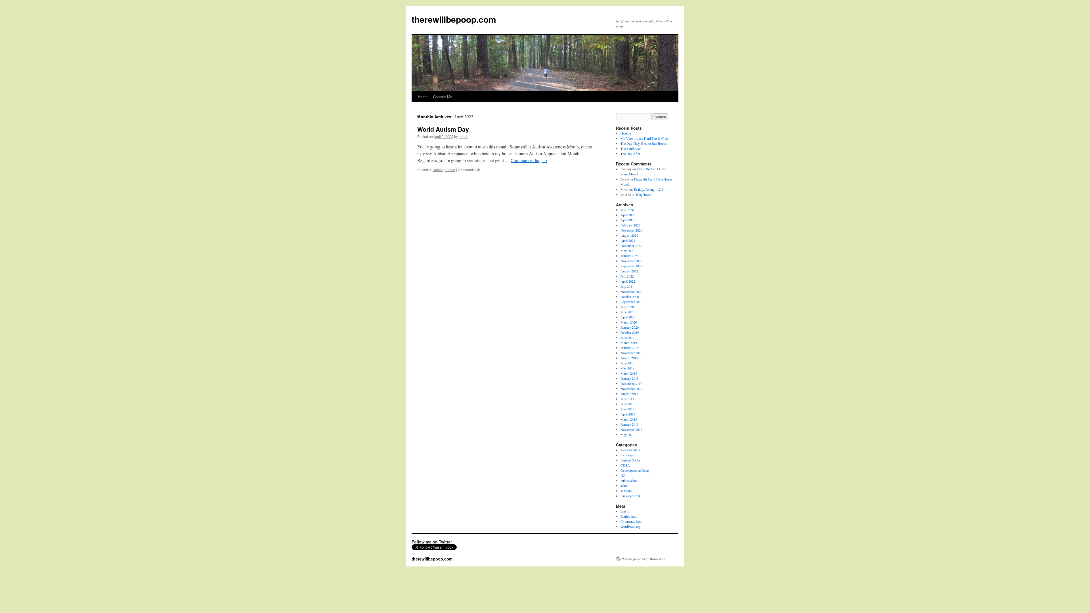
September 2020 (631, 301)
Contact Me (442, 96)
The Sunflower (631, 148)
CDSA (625, 465)
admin (463, 136)
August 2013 (629, 393)
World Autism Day (443, 129)
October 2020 (630, 296)
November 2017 (631, 388)
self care (626, 490)
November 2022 (631, 261)
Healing (626, 133)
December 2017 (631, 383)
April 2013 (628, 414)
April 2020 (628, 317)
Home (422, 96)
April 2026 (628, 215)
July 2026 (627, 209)
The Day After (630, 153)
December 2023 (631, 245)
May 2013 (627, 409)
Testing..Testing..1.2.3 (648, 189)
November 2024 (631, 230)
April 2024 (628, 240)
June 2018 (627, 363)
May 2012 (627, 434)
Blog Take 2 (644, 194)
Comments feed (631, 521)
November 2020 (631, 291)
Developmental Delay (635, 470)
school (625, 485)
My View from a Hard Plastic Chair (645, 138)
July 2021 (627, 286)
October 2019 (630, 332)
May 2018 (627, 368)
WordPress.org (631, 526)
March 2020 (629, 322)
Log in (625, 511)
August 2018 (629, 358)
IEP (623, 475)
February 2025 (630, 225)
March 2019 (629, 342)
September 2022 (631, 266)
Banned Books (630, 460)
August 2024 (629, 235)
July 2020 (627, 307)
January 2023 (630, 255)
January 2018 (630, 378)
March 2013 (629, 419)
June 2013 (627, 404)
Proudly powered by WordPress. (644, 559)
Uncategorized (444, 169)
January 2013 (630, 424)
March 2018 (629, 373)
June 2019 (627, 337)
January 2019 (630, 347)
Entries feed (628, 516)
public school (629, 480)
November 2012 (631, 429)
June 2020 (627, 312)
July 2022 (627, 276)
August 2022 (629, 271)
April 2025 (628, 220)
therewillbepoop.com (454, 19)
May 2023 (627, 250)
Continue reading (529, 160)
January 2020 (630, 327)
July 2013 (627, 398)
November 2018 (631, 352)
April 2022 (628, 281)
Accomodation (630, 450)
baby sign (627, 455)
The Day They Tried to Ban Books (644, 143)
